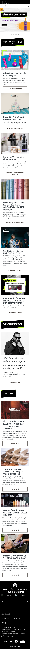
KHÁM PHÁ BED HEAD (15, 89)
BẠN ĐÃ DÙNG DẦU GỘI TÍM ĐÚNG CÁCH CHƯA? (14, 557)
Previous (2, 20)
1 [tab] (11, 34)
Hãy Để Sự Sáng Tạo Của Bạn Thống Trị (14, 74)
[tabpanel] (15, 20)
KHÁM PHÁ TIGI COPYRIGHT (15, 223)
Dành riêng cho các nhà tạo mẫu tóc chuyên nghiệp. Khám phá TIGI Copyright (13, 206)
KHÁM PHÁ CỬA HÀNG (15, 312)
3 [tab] (16, 34)
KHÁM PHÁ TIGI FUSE (15, 270)
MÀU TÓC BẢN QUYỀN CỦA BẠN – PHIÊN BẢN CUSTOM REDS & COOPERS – (13, 425)
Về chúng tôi (5, 614)
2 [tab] (13, 34)
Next (28, 20)
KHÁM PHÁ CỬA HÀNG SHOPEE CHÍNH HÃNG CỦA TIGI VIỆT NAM (14, 300)
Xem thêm (14, 444)
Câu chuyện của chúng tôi (10, 618)
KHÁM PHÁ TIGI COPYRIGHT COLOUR (15, 173)
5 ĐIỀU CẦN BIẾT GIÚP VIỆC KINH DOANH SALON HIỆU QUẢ (15, 512)
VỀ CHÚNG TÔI (15, 382)
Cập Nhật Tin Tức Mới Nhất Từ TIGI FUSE (13, 252)
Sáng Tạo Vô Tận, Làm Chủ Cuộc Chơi (13, 158)
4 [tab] (18, 34)
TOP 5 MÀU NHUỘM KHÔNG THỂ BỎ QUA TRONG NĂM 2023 (12, 471)
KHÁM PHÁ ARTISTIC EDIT (15, 129)
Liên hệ (3, 623)
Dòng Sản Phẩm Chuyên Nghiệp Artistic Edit (14, 118)
